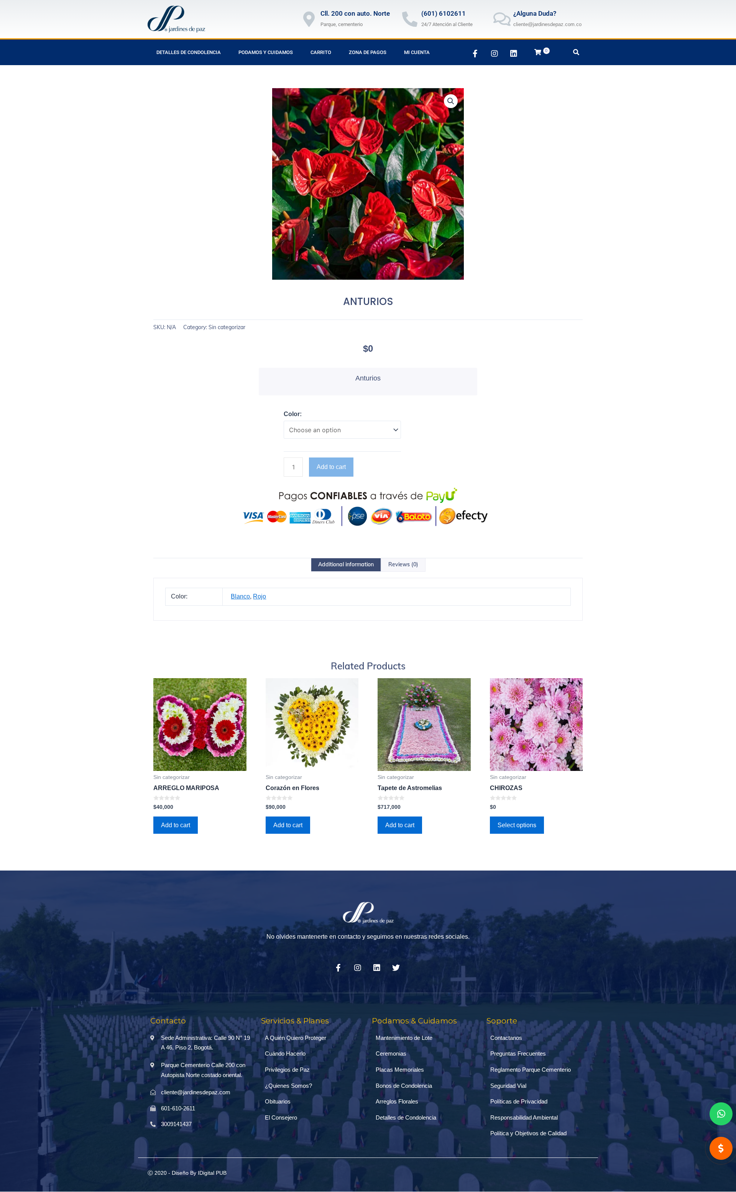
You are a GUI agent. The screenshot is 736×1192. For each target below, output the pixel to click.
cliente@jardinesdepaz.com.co (547, 24)
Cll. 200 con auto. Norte (355, 13)
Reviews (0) (403, 564)
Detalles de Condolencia (188, 52)
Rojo (259, 596)
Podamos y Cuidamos (265, 52)
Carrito (320, 52)
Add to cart (331, 467)
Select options (517, 825)
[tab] (346, 565)
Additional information (346, 564)
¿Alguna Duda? (534, 13)
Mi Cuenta (417, 52)
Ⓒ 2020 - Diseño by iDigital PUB (187, 1173)
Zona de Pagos (367, 52)
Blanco (240, 596)
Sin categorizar (227, 327)
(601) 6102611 (443, 13)
